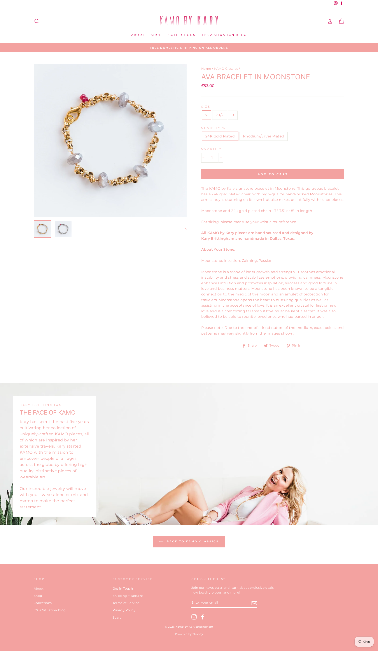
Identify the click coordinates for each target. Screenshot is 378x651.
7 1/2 (219, 115)
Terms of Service (126, 603)
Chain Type (213, 127)
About (137, 34)
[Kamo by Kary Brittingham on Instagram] (194, 617)
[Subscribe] (254, 603)
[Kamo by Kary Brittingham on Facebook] (202, 617)
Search (118, 617)
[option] (189, 47)
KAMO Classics (226, 68)
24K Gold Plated (220, 136)
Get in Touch (123, 588)
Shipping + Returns (128, 595)
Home (206, 68)
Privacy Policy (124, 610)
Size (205, 106)
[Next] (184, 229)
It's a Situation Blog (224, 34)
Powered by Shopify (189, 634)
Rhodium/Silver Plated (263, 136)
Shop (156, 34)
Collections (182, 34)
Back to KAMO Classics (192, 541)
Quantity (211, 148)
